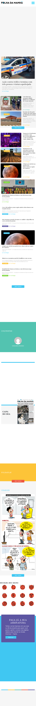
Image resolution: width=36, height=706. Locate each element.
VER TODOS (18, 127)
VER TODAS (18, 575)
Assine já (10, 637)
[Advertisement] (18, 29)
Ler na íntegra (5, 91)
